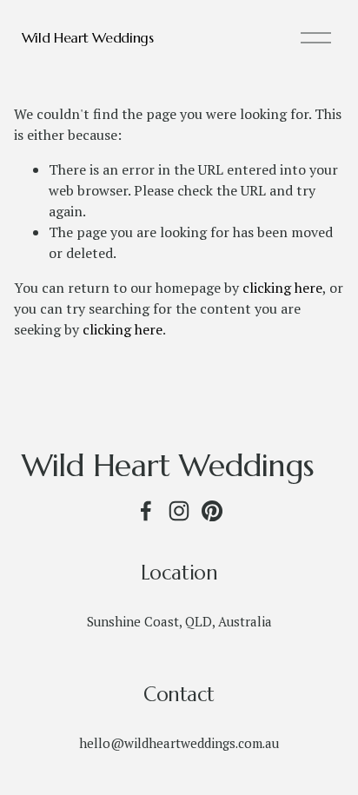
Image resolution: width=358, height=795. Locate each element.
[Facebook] (146, 510)
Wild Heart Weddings (88, 37)
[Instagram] (179, 510)
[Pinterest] (212, 510)
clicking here (282, 287)
